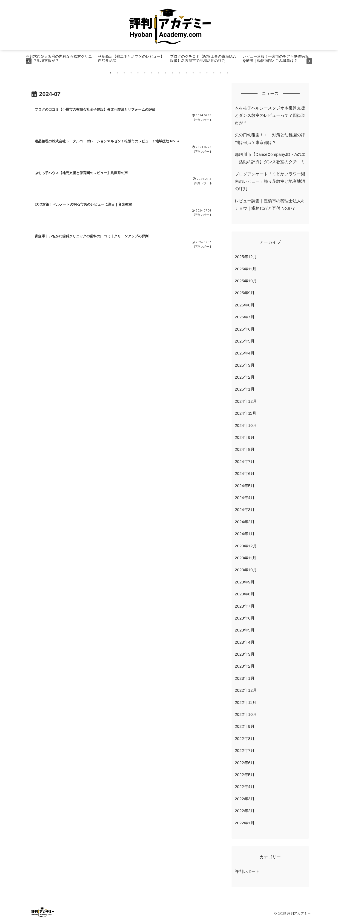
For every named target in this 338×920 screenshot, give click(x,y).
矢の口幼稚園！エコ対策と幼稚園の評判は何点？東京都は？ (270, 139)
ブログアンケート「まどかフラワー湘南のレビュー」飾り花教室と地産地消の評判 (270, 181)
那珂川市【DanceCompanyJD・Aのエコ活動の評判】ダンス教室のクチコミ (270, 158)
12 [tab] (186, 73)
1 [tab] (110, 73)
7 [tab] (151, 73)
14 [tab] (200, 73)
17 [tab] (220, 73)
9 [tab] (165, 73)
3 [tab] (124, 73)
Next (309, 61)
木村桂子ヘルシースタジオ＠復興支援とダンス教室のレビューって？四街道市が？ (270, 115)
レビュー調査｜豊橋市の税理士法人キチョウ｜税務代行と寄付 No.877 (270, 205)
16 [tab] (214, 73)
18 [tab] (227, 73)
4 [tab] (131, 73)
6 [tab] (145, 73)
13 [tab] (193, 73)
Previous (29, 61)
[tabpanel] (61, 61)
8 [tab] (158, 73)
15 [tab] (207, 73)
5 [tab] (138, 73)
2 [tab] (117, 73)
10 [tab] (172, 73)
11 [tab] (179, 73)
